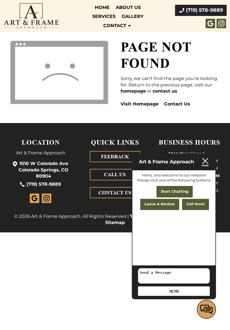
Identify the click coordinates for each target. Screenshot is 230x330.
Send (174, 291)
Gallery (133, 16)
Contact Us (177, 104)
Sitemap (115, 222)
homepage (133, 91)
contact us (165, 91)
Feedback (115, 156)
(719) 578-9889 (44, 184)
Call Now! (196, 204)
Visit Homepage (139, 104)
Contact (114, 25)
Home (102, 7)
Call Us (115, 174)
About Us (128, 7)
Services (104, 16)
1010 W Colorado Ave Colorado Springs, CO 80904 (43, 170)
